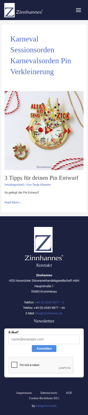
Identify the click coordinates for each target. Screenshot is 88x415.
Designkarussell (46, 406)
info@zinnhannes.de (48, 313)
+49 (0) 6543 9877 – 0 (49, 302)
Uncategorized (14, 184)
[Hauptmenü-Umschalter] (78, 10)
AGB (69, 392)
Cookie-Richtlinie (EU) (44, 398)
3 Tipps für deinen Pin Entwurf (41, 178)
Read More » (12, 202)
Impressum (24, 392)
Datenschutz (48, 392)
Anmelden (44, 348)
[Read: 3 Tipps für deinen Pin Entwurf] (44, 130)
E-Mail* (14, 332)
